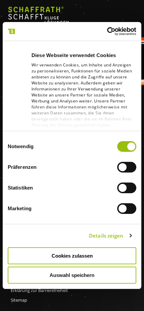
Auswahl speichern (72, 275)
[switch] (126, 167)
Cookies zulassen (72, 256)
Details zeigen (106, 235)
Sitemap (19, 300)
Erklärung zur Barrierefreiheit (39, 290)
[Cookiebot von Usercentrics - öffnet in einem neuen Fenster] (107, 31)
